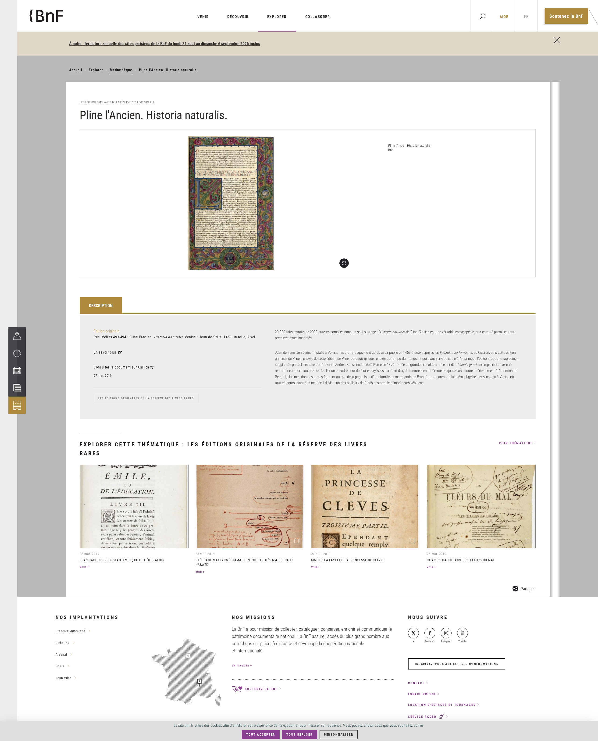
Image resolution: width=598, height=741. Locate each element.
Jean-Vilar (63, 678)
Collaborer (317, 16)
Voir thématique (516, 443)
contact (416, 683)
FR (526, 16)
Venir (203, 16)
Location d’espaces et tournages (442, 705)
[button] (17, 353)
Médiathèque (121, 69)
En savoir (240, 665)
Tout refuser (299, 734)
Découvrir (237, 16)
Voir (83, 567)
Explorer (277, 16)
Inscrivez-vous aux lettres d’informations (456, 664)
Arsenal (61, 654)
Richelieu (62, 643)
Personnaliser (338, 734)
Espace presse (422, 694)
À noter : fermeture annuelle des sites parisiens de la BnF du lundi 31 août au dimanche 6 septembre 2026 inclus (164, 43)
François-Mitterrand (70, 631)
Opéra (60, 666)
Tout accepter (260, 734)
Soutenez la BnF (566, 16)
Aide (504, 16)
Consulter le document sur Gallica (121, 367)
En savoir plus (106, 352)
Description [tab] (101, 305)
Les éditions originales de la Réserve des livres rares (146, 398)
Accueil (75, 69)
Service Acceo (423, 717)
